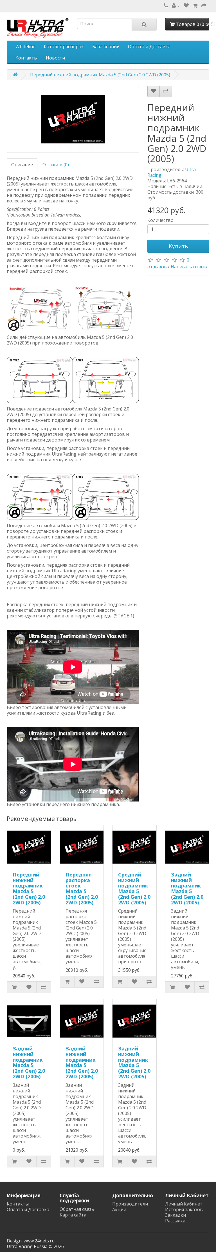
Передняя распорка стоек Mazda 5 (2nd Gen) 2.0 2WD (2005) (82, 888)
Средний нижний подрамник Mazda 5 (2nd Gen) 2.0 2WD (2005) (134, 888)
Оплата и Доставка (149, 46)
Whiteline (25, 46)
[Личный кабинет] (176, 6)
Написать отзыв (189, 267)
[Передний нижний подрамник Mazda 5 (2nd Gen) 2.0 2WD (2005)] (73, 119)
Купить (178, 246)
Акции (119, 1209)
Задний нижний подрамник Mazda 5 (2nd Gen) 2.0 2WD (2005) (187, 888)
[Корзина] (195, 6)
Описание (22, 165)
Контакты (26, 58)
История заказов (184, 1209)
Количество (160, 220)
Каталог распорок (64, 46)
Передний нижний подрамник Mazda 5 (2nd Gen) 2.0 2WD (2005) (100, 75)
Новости (55, 58)
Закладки (175, 1215)
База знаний (106, 46)
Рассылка (175, 1221)
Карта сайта (73, 1215)
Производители (130, 1204)
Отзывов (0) (55, 165)
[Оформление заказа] (203, 6)
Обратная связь (77, 1209)
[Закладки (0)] (186, 6)
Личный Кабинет (183, 1204)
